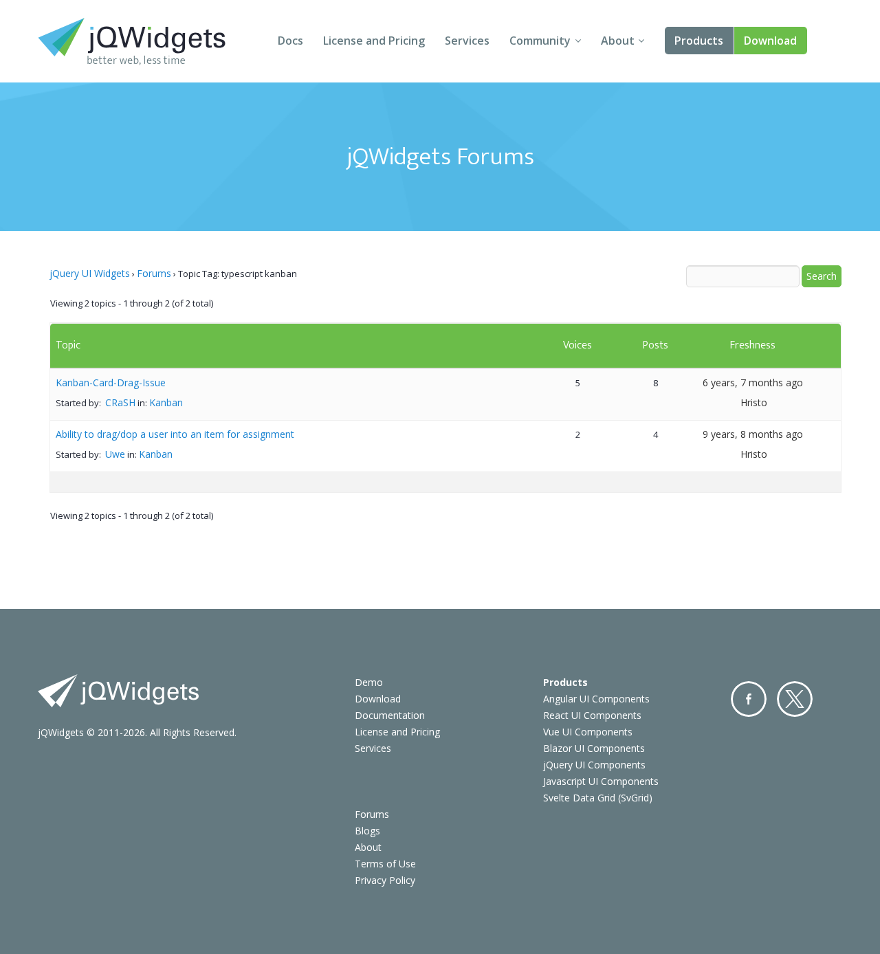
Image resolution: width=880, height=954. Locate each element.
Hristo (753, 402)
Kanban (166, 402)
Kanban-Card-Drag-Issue (111, 382)
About (618, 40)
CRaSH (120, 402)
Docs (290, 40)
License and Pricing (374, 40)
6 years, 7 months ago (753, 382)
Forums (154, 273)
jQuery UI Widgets (90, 273)
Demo (369, 682)
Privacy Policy (385, 880)
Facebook (749, 699)
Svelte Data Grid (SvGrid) (597, 797)
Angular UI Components (596, 698)
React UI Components (592, 715)
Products (698, 40)
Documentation (390, 715)
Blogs (367, 830)
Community (540, 40)
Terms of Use (385, 863)
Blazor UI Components (594, 748)
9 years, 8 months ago (753, 434)
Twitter (795, 699)
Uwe (115, 454)
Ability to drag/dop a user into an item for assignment (175, 434)
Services (467, 40)
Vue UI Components (587, 731)
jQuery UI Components (594, 764)
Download (770, 40)
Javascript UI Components (601, 781)
